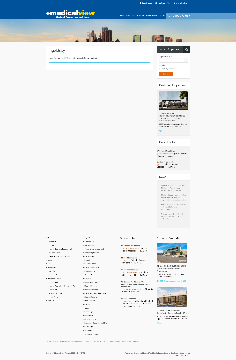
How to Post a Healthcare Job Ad (62, 286)
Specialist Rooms (91, 334)
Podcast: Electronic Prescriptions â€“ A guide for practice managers (174, 207)
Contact (162, 15)
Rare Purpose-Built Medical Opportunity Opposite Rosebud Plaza (173, 311)
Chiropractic (89, 245)
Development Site (91, 267)
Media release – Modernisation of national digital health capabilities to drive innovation (173, 197)
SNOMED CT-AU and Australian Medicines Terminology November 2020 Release (173, 188)
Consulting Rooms (91, 253)
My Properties (65, 341)
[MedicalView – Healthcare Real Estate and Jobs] (70, 14)
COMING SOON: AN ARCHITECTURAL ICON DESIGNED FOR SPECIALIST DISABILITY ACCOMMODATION (172, 117)
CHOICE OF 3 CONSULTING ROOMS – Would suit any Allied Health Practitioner (172, 268)
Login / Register (181, 3)
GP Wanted (140, 15)
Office (86, 308)
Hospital (87, 278)
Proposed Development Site (95, 323)
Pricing (51, 245)
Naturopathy (89, 304)
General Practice (91, 275)
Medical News (54, 253)
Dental (87, 260)
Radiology (88, 326)
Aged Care (88, 238)
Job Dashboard (57, 293)
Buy (133, 15)
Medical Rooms (90, 297)
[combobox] (173, 60)
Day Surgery (89, 256)
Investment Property (92, 282)
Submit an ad (147, 3)
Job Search (53, 282)
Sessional (88, 330)
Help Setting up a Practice (59, 256)
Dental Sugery (90, 264)
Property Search (77, 341)
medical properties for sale (95, 293)
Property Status (165, 56)
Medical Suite (89, 301)
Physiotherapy (90, 319)
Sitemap (136, 341)
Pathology (88, 312)
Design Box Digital (183, 355)
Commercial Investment (94, 249)
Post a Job (53, 275)
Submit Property (52, 341)
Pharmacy (88, 315)
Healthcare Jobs (164, 3)
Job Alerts (55, 297)
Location (162, 65)
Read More (176, 126)
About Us (52, 241)
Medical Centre (90, 286)
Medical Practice (91, 289)
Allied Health (89, 241)
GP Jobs (52, 271)
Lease (128, 15)
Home (122, 15)
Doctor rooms (90, 271)
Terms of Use (126, 341)
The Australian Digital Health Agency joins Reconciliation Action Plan (172, 216)
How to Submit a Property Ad (60, 249)
